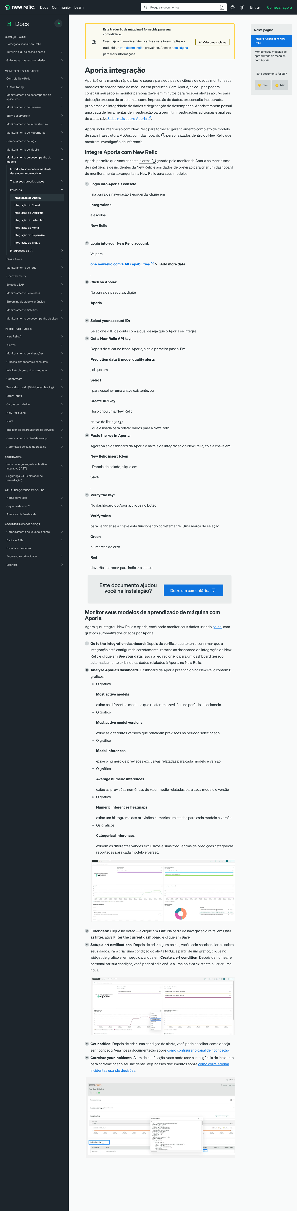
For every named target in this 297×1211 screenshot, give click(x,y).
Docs (44, 7)
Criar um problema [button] (214, 42)
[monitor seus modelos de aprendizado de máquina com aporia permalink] (104, 618)
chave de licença (104, 421)
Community (61, 7)
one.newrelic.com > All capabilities (120, 264)
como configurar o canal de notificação (198, 1050)
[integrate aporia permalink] (160, 152)
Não (280, 85)
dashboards (150, 135)
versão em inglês (132, 48)
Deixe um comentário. (189, 590)
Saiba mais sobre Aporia (127, 118)
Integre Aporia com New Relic (270, 41)
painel (217, 626)
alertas (145, 160)
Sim (263, 85)
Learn (79, 7)
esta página (180, 48)
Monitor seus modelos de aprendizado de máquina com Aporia (271, 56)
